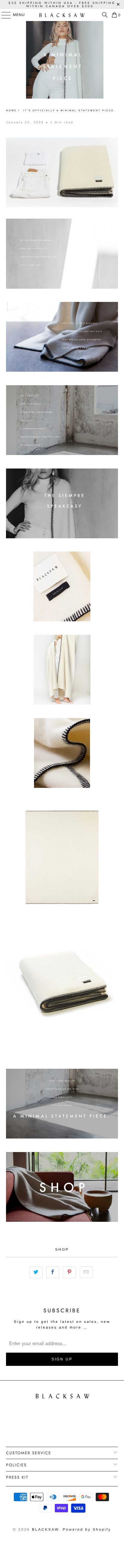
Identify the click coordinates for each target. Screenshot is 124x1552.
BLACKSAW (45, 1529)
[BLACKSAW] (62, 15)
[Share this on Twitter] (35, 1272)
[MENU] (3, 15)
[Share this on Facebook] (52, 1272)
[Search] (103, 15)
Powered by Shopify (87, 1529)
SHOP (62, 1249)
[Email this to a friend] (86, 1272)
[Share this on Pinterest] (69, 1272)
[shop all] (62, 1221)
